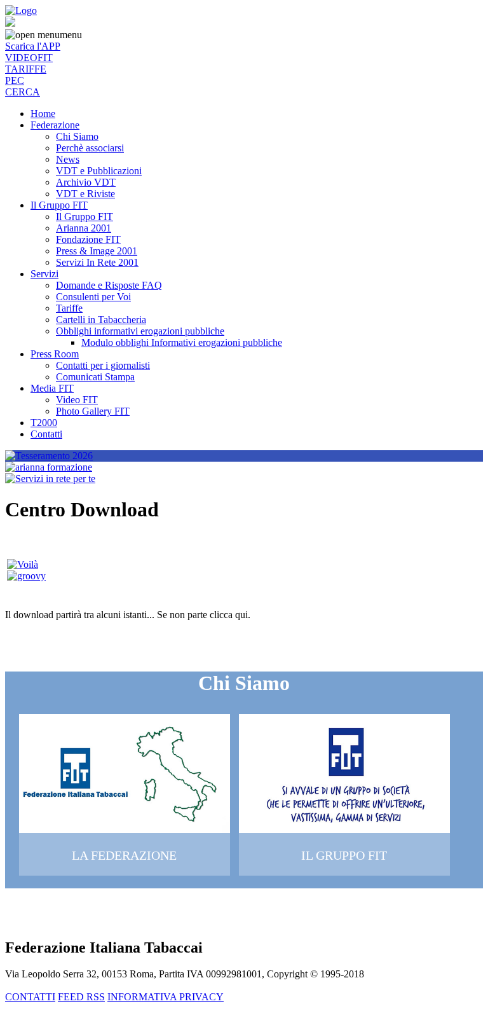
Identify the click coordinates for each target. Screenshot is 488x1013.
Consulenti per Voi (93, 296)
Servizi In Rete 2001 (97, 262)
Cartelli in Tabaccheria (101, 319)
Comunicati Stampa (95, 376)
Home (42, 113)
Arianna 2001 (83, 228)
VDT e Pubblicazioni (99, 170)
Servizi (44, 273)
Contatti (46, 434)
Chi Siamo (77, 136)
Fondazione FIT (88, 239)
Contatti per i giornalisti (103, 365)
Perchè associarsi (90, 147)
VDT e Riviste (85, 193)
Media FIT (52, 388)
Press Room (54, 353)
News (67, 159)
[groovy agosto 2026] (26, 575)
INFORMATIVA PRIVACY (165, 996)
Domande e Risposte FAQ (109, 285)
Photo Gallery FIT (93, 411)
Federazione (54, 125)
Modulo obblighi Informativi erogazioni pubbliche (181, 342)
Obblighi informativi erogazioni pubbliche (140, 331)
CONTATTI (30, 996)
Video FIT (77, 399)
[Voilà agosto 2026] (22, 564)
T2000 (43, 422)
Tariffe (69, 308)
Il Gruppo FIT (59, 205)
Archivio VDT (86, 182)
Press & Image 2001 (96, 250)
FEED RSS (81, 996)
